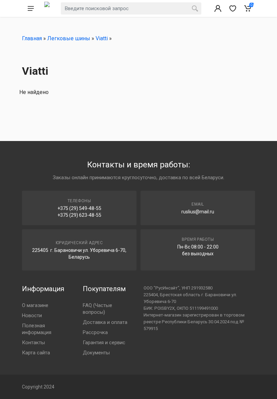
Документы (96, 353)
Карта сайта (36, 353)
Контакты (33, 342)
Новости (32, 315)
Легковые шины (68, 38)
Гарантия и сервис (104, 342)
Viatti (102, 38)
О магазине (35, 305)
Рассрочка (95, 332)
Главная (32, 38)
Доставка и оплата (105, 322)
